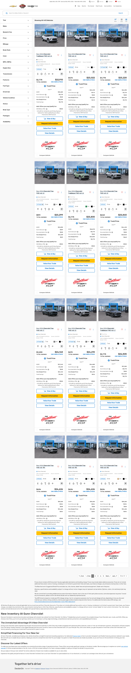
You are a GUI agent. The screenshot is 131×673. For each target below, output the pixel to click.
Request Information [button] (49, 123)
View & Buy (51, 119)
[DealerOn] (19, 668)
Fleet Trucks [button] (99, 6)
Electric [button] (84, 6)
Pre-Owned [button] (91, 6)
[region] (49, 103)
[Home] (75, 6)
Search (121, 13)
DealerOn (37, 668)
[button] (63, 35)
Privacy (47, 668)
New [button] (79, 6)
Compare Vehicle (44, 155)
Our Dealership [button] (117, 6)
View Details (49, 133)
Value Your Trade (49, 128)
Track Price (51, 86)
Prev (88, 576)
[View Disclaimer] (52, 74)
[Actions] (61, 55)
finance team (77, 636)
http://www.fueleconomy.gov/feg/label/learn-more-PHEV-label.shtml (55, 601)
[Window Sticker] (62, 74)
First (82, 576)
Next (108, 576)
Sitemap (43, 668)
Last (114, 576)
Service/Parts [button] (108, 6)
